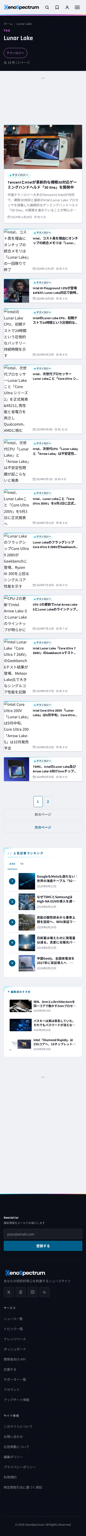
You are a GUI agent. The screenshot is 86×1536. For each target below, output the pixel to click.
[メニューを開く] (77, 7)
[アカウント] (67, 7)
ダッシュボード (15, 1349)
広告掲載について (16, 1446)
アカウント (12, 1389)
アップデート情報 (16, 1399)
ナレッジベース (15, 1339)
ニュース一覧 (13, 1318)
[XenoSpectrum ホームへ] (21, 7)
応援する (10, 1369)
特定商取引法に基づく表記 (23, 1487)
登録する (43, 1246)
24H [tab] (12, 864)
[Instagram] (33, 1292)
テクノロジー (15, 53)
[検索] (47, 7)
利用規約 (10, 1477)
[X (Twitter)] (9, 1292)
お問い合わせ (13, 1436)
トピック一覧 (13, 1328)
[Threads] (21, 1292)
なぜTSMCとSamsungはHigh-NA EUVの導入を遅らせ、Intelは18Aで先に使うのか (56, 903)
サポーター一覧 (15, 1379)
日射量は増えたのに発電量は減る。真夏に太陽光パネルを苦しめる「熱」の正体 (56, 942)
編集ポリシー (13, 1456)
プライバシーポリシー (20, 1467)
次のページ (43, 827)
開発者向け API (14, 1359)
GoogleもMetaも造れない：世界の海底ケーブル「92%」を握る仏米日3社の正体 (57, 880)
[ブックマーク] (57, 7)
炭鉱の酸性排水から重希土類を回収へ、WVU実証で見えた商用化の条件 (56, 921)
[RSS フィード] (44, 1292)
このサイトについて (18, 1426)
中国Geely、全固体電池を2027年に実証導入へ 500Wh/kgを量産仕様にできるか (57, 965)
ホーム (8, 23)
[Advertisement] (43, 92)
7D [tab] (22, 864)
